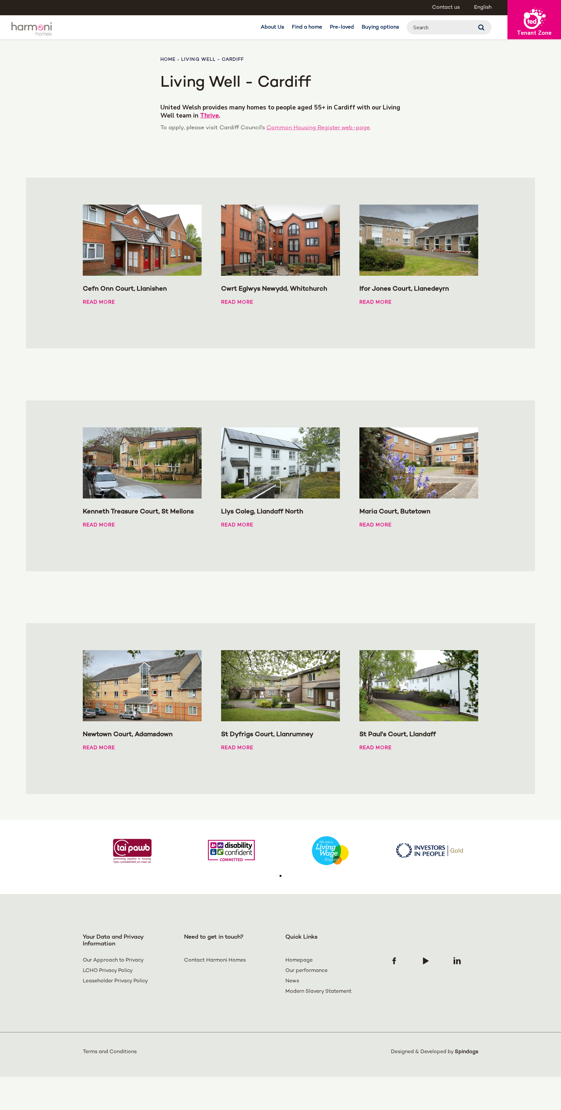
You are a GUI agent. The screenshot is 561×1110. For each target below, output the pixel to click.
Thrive (209, 116)
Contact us (446, 7)
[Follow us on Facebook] (394, 960)
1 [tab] (280, 876)
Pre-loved (342, 27)
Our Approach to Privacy (113, 960)
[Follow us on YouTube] (425, 960)
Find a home (307, 27)
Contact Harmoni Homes (215, 960)
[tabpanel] (132, 851)
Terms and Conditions (110, 1052)
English (483, 7)
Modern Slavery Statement (318, 991)
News (292, 981)
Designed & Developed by (434, 1052)
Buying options (380, 27)
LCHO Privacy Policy (108, 971)
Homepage (299, 960)
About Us (272, 27)
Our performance (306, 971)
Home (168, 59)
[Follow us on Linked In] (457, 960)
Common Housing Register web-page (318, 128)
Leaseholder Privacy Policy (115, 981)
